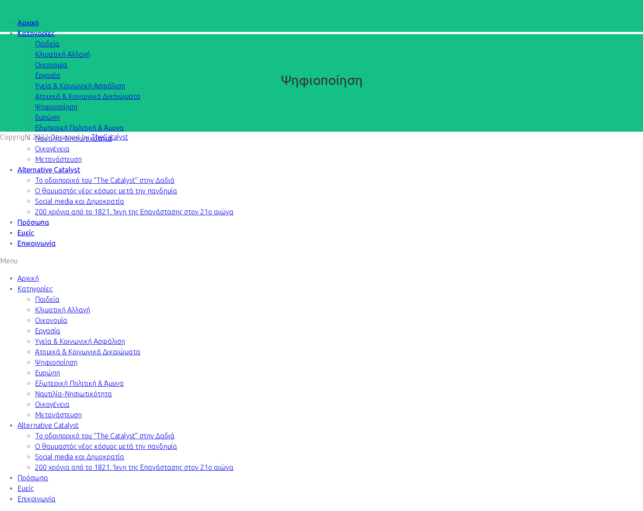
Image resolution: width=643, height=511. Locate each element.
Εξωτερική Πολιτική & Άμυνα (79, 128)
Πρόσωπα (33, 222)
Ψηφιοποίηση (56, 107)
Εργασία (47, 75)
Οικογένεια (52, 149)
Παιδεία (47, 44)
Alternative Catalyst (48, 170)
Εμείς (25, 233)
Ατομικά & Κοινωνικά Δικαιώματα (87, 96)
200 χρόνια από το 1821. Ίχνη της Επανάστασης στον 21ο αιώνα (134, 212)
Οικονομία (51, 65)
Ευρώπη (47, 117)
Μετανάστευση (58, 159)
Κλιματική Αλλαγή (62, 54)
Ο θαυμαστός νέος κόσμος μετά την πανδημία (106, 191)
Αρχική (28, 23)
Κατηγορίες (36, 33)
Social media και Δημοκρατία (79, 201)
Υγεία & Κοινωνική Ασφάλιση (80, 86)
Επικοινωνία (36, 243)
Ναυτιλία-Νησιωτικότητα (73, 138)
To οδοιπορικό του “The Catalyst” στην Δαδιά (105, 180)
